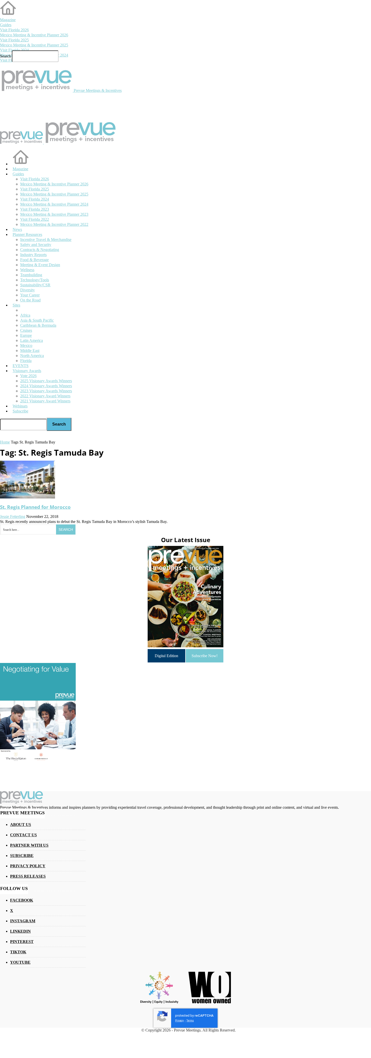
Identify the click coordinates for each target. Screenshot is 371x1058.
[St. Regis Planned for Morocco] (27, 497)
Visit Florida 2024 (14, 50)
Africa (25, 315)
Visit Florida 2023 (34, 209)
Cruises (26, 330)
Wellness (27, 270)
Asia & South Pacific (37, 320)
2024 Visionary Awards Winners (46, 386)
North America (32, 355)
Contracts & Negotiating (39, 249)
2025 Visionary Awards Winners (46, 381)
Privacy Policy (27, 866)
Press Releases (28, 876)
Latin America (31, 340)
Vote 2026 (28, 376)
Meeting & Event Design (40, 265)
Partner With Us (29, 845)
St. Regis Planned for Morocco (35, 507)
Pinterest (22, 941)
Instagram (22, 921)
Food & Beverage (34, 260)
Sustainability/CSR (35, 285)
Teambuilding (31, 275)
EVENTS (21, 366)
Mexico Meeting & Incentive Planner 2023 (54, 214)
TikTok (18, 952)
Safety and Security (35, 244)
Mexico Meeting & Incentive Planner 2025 (34, 45)
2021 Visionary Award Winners (45, 401)
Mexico (26, 345)
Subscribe (20, 411)
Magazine (8, 20)
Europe (26, 335)
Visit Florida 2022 (34, 219)
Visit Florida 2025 (14, 40)
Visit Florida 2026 (14, 30)
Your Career (30, 295)
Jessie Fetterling (12, 516)
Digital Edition (166, 656)
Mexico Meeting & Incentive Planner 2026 (34, 35)
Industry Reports (33, 255)
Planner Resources (27, 234)
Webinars (20, 406)
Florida (26, 360)
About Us (20, 824)
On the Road (30, 300)
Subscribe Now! (205, 656)
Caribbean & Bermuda (38, 325)
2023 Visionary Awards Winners (46, 391)
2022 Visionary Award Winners (45, 396)
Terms (190, 1020)
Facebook (21, 900)
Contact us (23, 835)
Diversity (27, 290)
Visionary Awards (27, 371)
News (17, 229)
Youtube (20, 962)
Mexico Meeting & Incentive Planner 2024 (54, 204)
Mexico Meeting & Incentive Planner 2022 (54, 224)
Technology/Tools (34, 280)
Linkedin (20, 931)
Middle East (29, 350)
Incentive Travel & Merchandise (45, 239)
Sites (16, 305)
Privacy (179, 1020)
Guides (5, 25)
